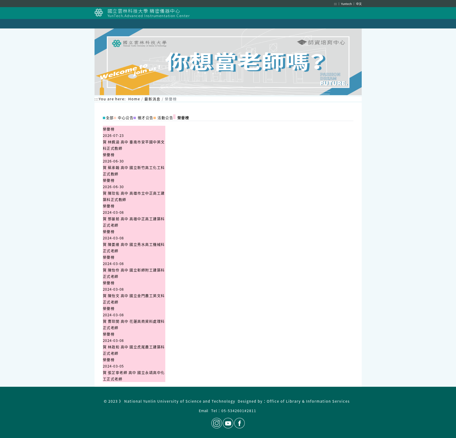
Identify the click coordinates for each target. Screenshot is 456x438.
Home (134, 98)
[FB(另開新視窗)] (239, 423)
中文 (359, 4)
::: (335, 3)
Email (203, 410)
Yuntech (346, 4)
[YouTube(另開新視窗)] (228, 423)
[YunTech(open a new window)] (101, 13)
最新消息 (152, 98)
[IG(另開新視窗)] (216, 423)
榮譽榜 (109, 128)
